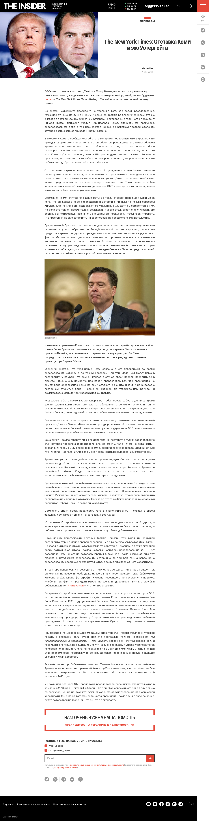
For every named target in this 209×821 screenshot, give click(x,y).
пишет (49, 99)
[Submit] (150, 758)
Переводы (147, 21)
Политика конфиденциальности (69, 804)
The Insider (147, 68)
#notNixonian (75, 585)
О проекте (8, 804)
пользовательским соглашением (83, 765)
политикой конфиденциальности (110, 765)
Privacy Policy (59, 767)
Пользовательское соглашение (33, 804)
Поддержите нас (156, 6)
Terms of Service (71, 767)
